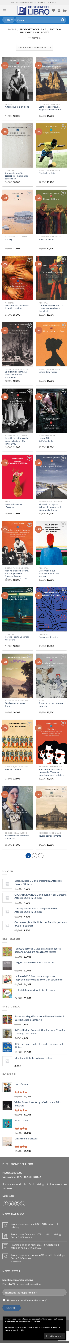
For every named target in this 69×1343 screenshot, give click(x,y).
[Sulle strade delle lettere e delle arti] (17, 811)
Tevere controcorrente (50, 836)
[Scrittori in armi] (17, 745)
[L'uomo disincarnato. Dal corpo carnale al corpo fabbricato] (51, 283)
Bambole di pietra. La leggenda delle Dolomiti (50, 108)
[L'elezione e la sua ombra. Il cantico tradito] (17, 281)
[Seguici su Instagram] (11, 1203)
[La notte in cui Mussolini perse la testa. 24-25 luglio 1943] (17, 414)
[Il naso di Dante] (51, 215)
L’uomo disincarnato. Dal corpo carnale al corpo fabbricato (51, 308)
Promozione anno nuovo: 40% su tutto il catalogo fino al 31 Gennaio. (38, 1257)
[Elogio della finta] (51, 148)
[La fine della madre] (51, 347)
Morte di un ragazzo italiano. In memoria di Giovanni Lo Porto (50, 507)
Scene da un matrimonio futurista (51, 704)
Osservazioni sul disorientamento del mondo (49, 573)
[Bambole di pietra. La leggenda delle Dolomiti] (51, 82)
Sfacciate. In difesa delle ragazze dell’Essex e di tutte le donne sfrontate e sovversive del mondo (51, 773)
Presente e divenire (48, 637)
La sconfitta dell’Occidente (46, 439)
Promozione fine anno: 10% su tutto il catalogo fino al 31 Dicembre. (36, 1236)
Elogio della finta (47, 173)
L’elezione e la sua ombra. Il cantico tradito (17, 307)
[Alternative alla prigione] (17, 82)
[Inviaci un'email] (17, 1203)
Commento (16, 1262)
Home (12, 29)
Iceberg (8, 239)
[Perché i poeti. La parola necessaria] (17, 612)
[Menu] (4, 10)
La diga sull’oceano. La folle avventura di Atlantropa (16, 374)
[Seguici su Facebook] (5, 1203)
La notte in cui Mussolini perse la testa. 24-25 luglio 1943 (17, 441)
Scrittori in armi (13, 769)
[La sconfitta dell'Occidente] (51, 414)
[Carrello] (65, 10)
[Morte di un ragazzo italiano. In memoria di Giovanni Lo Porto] (51, 480)
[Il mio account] (59, 10)
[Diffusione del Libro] (33, 10)
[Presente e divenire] (51, 612)
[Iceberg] (17, 215)
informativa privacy (36, 1300)
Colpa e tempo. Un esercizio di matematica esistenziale (16, 176)
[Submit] (63, 20)
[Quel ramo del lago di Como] (17, 679)
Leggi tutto (8, 1195)
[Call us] (22, 1203)
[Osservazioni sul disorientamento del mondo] (51, 546)
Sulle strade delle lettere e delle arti (17, 837)
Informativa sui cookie (14, 1330)
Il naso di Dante (46, 239)
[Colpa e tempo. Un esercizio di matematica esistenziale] (17, 148)
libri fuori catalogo (34, 1184)
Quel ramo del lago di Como (15, 704)
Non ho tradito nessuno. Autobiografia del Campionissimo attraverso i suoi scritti (17, 574)
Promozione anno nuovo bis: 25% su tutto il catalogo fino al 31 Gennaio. (35, 1246)
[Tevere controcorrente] (51, 811)
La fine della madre (48, 372)
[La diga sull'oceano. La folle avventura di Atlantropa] (17, 348)
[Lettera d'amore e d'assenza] (17, 480)
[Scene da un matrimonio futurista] (51, 679)
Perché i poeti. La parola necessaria (17, 638)
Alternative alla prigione (17, 107)
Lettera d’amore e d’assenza (13, 505)
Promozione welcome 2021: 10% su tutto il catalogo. (34, 1225)
